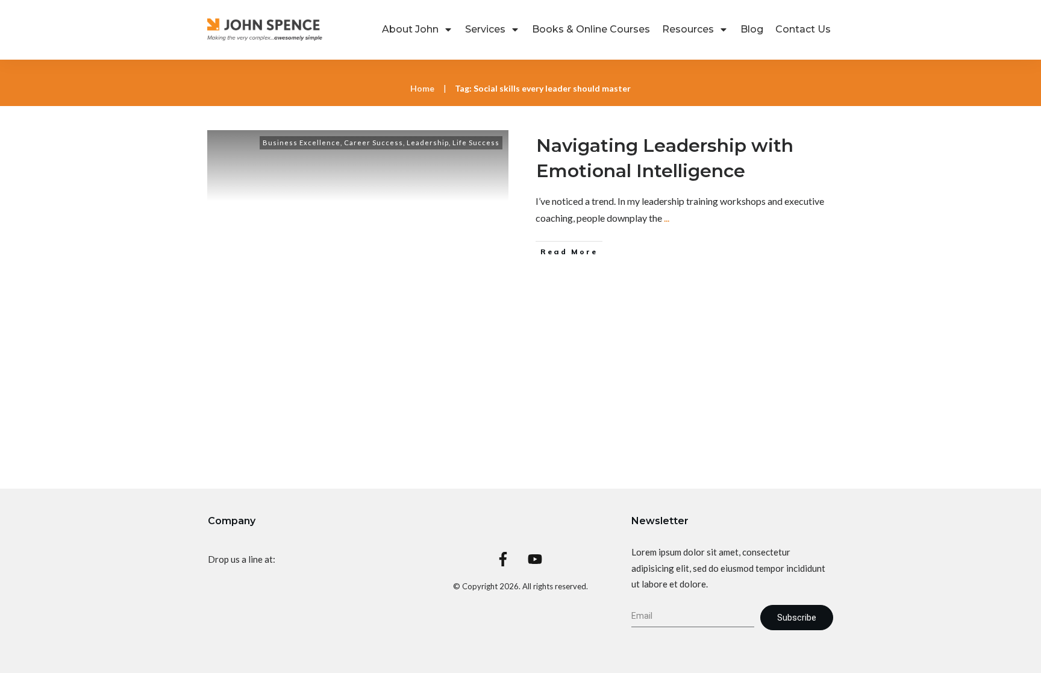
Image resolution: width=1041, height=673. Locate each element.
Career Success (373, 142)
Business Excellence (301, 142)
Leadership (428, 142)
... (666, 218)
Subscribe (796, 617)
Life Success (475, 142)
